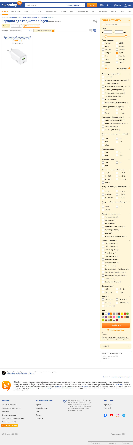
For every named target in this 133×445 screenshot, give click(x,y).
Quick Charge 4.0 (110, 246)
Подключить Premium (9, 426)
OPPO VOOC (109, 279)
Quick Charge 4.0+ (111, 250)
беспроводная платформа (114, 93)
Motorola (122, 56)
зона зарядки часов (111, 126)
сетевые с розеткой (111, 83)
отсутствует (109, 306)
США (37, 412)
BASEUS (121, 46)
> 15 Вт (107, 210)
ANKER (121, 43)
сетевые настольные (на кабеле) (116, 80)
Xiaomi (121, 62)
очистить (15, 26)
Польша (38, 415)
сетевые (108, 77)
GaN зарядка (109, 220)
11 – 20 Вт (122, 173)
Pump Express (109, 266)
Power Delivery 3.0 (111, 256)
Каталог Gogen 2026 (109, 337)
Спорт (122, 11)
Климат (63, 11)
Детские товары (82, 11)
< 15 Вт (107, 206)
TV (32, 11)
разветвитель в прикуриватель (115, 102)
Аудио (40, 11)
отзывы (85, 386)
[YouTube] (111, 415)
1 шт (106, 138)
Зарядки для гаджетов (46, 17)
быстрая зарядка (111, 217)
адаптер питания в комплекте (115, 236)
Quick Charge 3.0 (110, 243)
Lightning (108, 299)
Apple (107, 46)
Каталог (4, 17)
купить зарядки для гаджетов (118, 339)
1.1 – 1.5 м (108, 292)
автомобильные (110, 99)
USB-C (107, 303)
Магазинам (5, 412)
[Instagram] (117, 415)
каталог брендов (67, 388)
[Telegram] (123, 415)
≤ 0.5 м (107, 289)
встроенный (123, 303)
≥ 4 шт (121, 155)
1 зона (107, 110)
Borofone (108, 49)
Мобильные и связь (14, 17)
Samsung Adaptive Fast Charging (116, 269)
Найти (92, 5)
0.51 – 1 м (122, 289)
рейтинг (32, 388)
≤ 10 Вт (107, 173)
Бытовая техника (51, 11)
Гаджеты (5, 11)
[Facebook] (105, 415)
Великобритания (41, 408)
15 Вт (120, 206)
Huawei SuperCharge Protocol (115, 275)
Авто (93, 11)
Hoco (106, 56)
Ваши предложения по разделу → (46, 372)
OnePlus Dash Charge (112, 282)
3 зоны (107, 113)
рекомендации (47, 388)
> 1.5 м (121, 292)
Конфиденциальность (9, 415)
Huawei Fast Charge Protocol (114, 272)
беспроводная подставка (113, 90)
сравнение (119, 384)
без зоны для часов (111, 130)
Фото (26, 11)
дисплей (108, 233)
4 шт (120, 142)
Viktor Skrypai (11, 373)
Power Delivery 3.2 (111, 262)
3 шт (106, 142)
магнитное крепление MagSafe (115, 123)
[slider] (106, 36)
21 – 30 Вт (108, 176)
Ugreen (107, 62)
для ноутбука (109, 223)
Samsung (122, 59)
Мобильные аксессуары (30, 17)
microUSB (122, 299)
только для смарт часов (113, 96)
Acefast (107, 43)
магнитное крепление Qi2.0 (114, 120)
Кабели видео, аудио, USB (110, 356)
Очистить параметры (117, 330)
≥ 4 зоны (121, 113)
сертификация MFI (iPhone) (114, 226)
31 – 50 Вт (122, 176)
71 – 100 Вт (122, 179)
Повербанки (105, 358)
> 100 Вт (107, 182)
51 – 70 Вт (108, 179)
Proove (107, 59)
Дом (71, 11)
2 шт (120, 138)
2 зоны (121, 110)
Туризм (113, 11)
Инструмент (103, 11)
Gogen (5, 26)
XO (106, 65)
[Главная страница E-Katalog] (12, 5)
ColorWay (122, 49)
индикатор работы (111, 230)
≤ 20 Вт (107, 191)
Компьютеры (15, 11)
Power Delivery (110, 253)
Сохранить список (32, 26)
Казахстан (39, 418)
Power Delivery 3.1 (111, 259)
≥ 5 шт (107, 145)
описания (57, 386)
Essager (107, 53)
